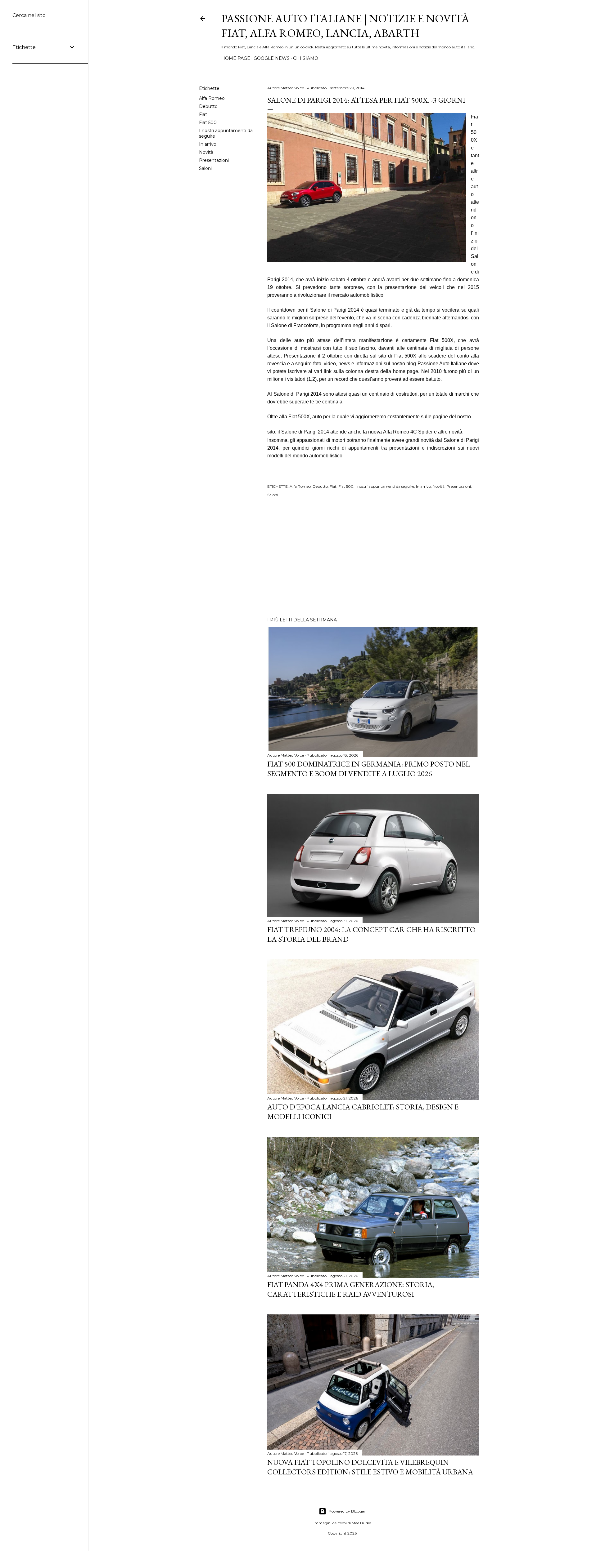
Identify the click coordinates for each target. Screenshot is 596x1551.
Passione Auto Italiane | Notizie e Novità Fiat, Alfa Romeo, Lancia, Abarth (345, 25)
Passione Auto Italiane (442, 363)
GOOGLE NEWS (272, 58)
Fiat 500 (208, 122)
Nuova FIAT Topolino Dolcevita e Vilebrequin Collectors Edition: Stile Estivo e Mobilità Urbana (370, 1467)
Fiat (203, 114)
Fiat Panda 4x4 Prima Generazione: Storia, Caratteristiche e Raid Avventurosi (350, 1289)
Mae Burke (361, 1523)
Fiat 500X (405, 355)
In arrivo (207, 144)
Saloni (205, 168)
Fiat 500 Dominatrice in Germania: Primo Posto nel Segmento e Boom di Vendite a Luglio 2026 (368, 768)
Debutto (208, 106)
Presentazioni (214, 160)
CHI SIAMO (305, 58)
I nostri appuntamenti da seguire (384, 486)
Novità (206, 152)
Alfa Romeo (212, 98)
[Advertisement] (373, 558)
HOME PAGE (235, 58)
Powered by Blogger (347, 1511)
